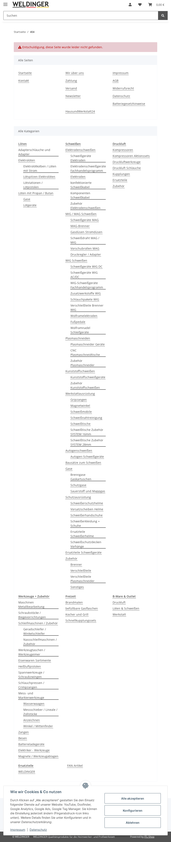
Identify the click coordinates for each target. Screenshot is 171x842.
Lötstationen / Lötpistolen (33, 185)
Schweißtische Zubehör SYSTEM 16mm (86, 432)
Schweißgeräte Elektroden (80, 158)
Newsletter (73, 96)
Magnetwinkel (80, 406)
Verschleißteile (80, 570)
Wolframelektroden (83, 316)
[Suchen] (163, 15)
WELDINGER (26, 772)
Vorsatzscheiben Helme (86, 509)
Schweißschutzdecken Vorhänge (85, 544)
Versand (71, 88)
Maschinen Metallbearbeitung (31, 604)
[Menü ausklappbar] (5, 2)
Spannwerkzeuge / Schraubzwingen (31, 674)
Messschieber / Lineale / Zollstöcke (40, 712)
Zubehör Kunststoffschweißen (85, 385)
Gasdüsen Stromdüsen (86, 232)
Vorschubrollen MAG (84, 248)
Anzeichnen (31, 720)
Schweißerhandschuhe (86, 515)
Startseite (25, 73)
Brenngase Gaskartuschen (80, 477)
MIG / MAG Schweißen (81, 214)
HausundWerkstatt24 (80, 111)
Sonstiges (77, 587)
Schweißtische (80, 424)
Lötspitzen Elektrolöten (39, 177)
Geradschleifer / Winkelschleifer (34, 631)
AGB (115, 81)
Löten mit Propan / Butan (35, 193)
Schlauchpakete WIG (84, 299)
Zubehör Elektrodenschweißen (85, 206)
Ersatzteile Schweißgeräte (83, 552)
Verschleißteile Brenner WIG (86, 307)
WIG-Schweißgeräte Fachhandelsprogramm (86, 285)
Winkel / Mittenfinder (38, 726)
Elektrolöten (26, 160)
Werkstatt (119, 614)
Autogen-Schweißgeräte (87, 457)
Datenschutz (38, 829)
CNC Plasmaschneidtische (85, 352)
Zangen (23, 732)
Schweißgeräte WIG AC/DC (84, 275)
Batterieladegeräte (31, 744)
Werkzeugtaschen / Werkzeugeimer (31, 652)
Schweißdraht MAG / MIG (84, 240)
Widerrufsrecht (123, 88)
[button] (130, 4)
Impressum (17, 829)
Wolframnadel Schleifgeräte (80, 330)
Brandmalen (74, 602)
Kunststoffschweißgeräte (87, 377)
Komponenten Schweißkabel (80, 195)
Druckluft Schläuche (127, 168)
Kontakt (23, 81)
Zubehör (71, 558)
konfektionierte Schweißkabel (81, 185)
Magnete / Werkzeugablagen (38, 756)
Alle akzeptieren (132, 798)
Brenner (76, 564)
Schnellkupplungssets (80, 620)
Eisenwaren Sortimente (34, 660)
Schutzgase (78, 485)
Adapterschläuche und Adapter (34, 152)
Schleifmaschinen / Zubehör (38, 623)
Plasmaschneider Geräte (87, 344)
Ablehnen (133, 822)
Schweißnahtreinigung (86, 418)
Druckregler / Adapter (85, 254)
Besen (22, 738)
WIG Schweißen (76, 260)
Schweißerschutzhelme (86, 503)
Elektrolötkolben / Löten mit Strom (39, 168)
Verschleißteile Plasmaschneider (82, 579)
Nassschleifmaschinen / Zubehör (40, 642)
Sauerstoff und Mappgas (87, 491)
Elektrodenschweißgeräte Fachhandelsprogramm (88, 168)
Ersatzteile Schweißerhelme (82, 534)
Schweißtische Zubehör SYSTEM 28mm (86, 442)
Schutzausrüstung (78, 497)
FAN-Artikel (75, 766)
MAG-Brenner (80, 226)
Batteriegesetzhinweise (129, 104)
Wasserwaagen (33, 704)
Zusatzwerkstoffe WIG (85, 293)
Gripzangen (78, 400)
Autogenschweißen (78, 451)
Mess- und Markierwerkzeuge (31, 695)
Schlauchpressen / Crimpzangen (31, 685)
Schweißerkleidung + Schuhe (85, 523)
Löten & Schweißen (126, 608)
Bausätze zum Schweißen (83, 463)
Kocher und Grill (76, 614)
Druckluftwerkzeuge (127, 162)
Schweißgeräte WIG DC (86, 266)
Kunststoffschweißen (80, 371)
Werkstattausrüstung (80, 394)
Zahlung (71, 81)
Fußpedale (77, 322)
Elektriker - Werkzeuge (34, 750)
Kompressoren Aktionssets (131, 156)
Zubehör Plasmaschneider (82, 363)
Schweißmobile (81, 412)
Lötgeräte (29, 205)
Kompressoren (123, 150)
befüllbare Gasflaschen (81, 608)
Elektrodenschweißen (80, 150)
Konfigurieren (132, 810)
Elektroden (78, 177)
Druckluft (119, 602)
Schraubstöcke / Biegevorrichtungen (32, 615)
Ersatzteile (120, 180)
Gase (26, 199)
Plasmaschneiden (77, 338)
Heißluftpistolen (29, 666)
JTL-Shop (149, 836)
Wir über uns (74, 73)
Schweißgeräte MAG (84, 220)
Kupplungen (121, 174)
